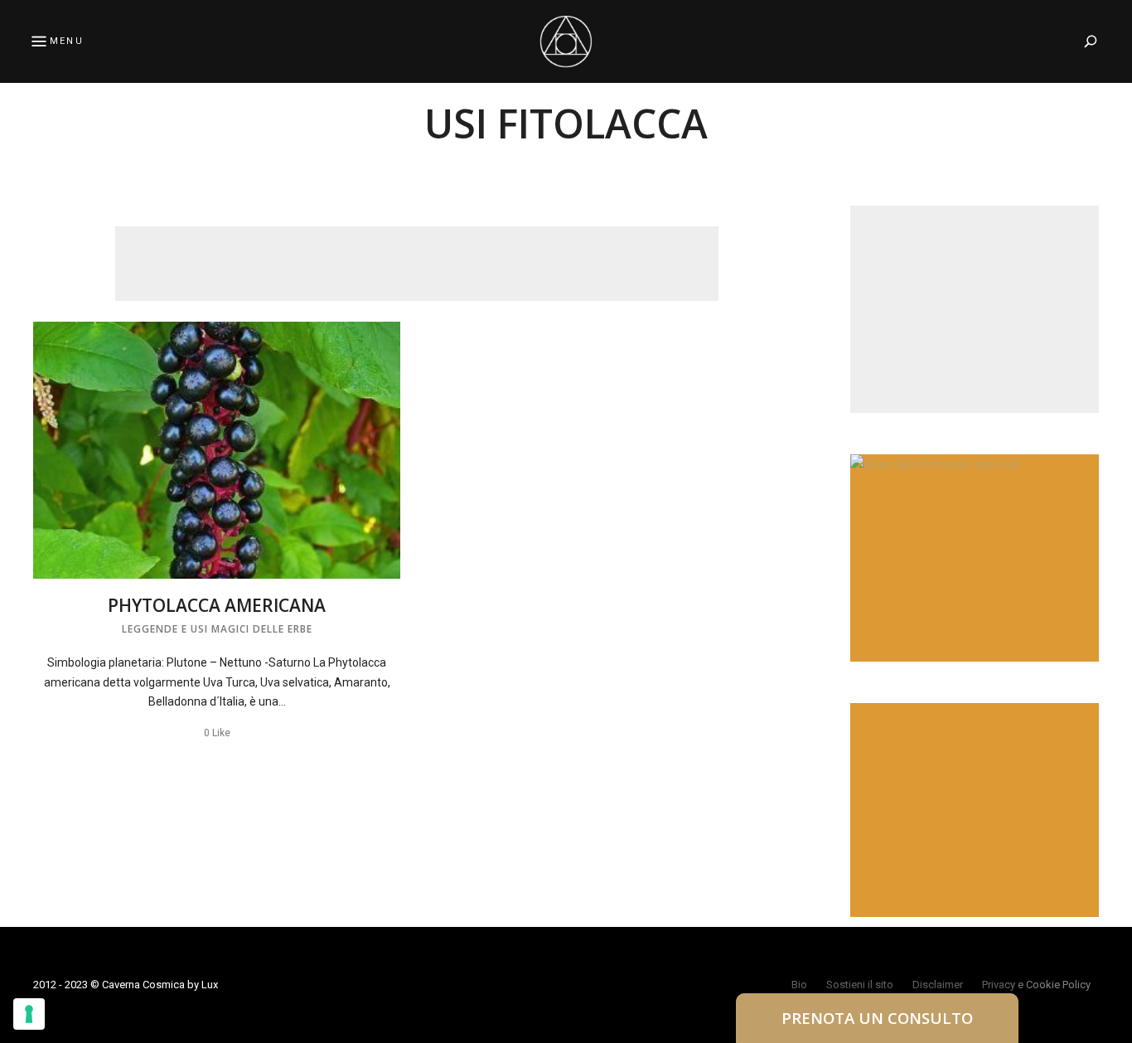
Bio (799, 984)
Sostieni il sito (859, 984)
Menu (67, 41)
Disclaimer (937, 984)
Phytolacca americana (217, 605)
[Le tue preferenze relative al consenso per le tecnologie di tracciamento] (29, 1014)
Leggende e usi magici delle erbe (217, 629)
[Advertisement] (416, 263)
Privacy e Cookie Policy (1036, 984)
